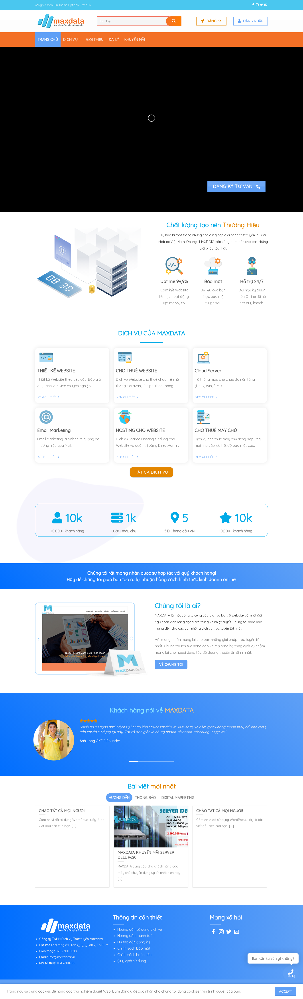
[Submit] (173, 21)
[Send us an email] (265, 4)
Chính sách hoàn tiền (134, 950)
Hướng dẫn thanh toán (136, 931)
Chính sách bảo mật (133, 944)
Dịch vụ (70, 39)
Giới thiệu (94, 39)
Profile (198, 981)
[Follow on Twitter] (261, 4)
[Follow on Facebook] (253, 4)
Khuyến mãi (134, 39)
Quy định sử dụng (131, 956)
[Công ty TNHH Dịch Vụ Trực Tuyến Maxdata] (62, 21)
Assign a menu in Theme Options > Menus (63, 5)
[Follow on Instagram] (257, 4)
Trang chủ (48, 39)
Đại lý (114, 39)
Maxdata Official (145, 981)
